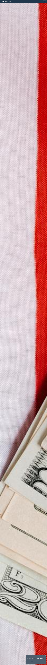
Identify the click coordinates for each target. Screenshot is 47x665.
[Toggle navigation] (44, 1)
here (40, 661)
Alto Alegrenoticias (6, 1)
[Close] (45, 655)
